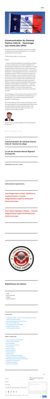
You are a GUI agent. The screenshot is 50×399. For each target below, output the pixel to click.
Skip (40, 396)
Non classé (20, 131)
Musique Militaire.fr (11, 350)
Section (7, 381)
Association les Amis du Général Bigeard (15, 357)
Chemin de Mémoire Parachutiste (14, 355)
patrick (8, 131)
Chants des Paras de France (12, 345)
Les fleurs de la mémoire (12, 363)
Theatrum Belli (9, 346)
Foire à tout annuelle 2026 (12, 323)
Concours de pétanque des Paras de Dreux (16, 321)
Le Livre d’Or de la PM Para (12, 341)
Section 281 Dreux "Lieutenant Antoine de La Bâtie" (15, 395)
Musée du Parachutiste (11, 362)
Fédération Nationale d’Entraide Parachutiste (17, 358)
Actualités (7, 384)
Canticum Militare (10, 343)
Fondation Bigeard (10, 351)
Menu (42, 7)
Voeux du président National (13, 328)
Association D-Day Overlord (13, 360)
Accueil (6, 378)
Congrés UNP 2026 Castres (12, 326)
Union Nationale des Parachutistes (14, 339)
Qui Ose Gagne (9, 353)
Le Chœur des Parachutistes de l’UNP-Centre (16, 387)
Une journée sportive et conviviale (14, 324)
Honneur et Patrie (10, 348)
